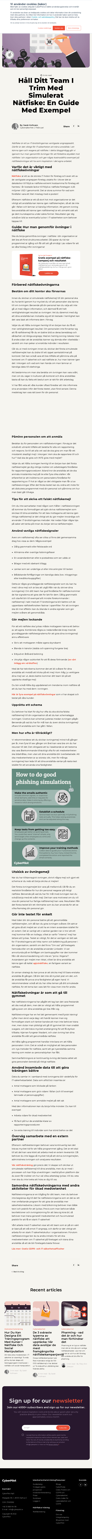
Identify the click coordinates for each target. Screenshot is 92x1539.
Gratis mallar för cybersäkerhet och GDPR (63, 1501)
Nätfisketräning (39, 1512)
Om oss (59, 1515)
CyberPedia (60, 1487)
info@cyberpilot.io (16, 1509)
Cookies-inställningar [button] (44, 28)
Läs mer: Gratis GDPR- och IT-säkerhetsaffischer (38, 1249)
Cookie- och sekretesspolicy (43, 17)
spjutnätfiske (40, 963)
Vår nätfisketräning (22, 1165)
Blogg (58, 1484)
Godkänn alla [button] (59, 28)
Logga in (36, 1501)
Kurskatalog (37, 1484)
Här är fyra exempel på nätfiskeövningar (34, 694)
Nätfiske (16, 176)
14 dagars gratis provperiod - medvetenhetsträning (41, 1490)
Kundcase (37, 1498)
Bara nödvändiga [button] (73, 28)
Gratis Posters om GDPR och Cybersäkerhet (63, 1492)
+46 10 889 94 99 (9, 1507)
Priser (35, 1495)
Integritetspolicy (62, 1517)
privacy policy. (53, 1444)
